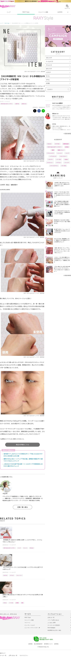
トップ (8, 12)
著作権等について (48, 644)
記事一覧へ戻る (22, 507)
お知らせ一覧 (51, 617)
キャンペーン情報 (43, 12)
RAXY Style (26, 12)
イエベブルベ (63, 156)
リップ (19, 548)
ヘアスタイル (53, 156)
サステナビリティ (24, 655)
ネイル (48, 76)
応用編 (17, 602)
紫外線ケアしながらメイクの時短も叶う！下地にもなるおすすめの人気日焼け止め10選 (23, 455)
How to (5, 602)
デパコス (12, 575)
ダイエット (49, 162)
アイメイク (49, 65)
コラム (48, 79)
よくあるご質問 (52, 622)
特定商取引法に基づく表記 (54, 630)
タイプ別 (64, 165)
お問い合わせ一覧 (13, 655)
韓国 (53, 150)
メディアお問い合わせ (53, 620)
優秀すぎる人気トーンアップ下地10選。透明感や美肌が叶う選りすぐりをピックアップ (23, 460)
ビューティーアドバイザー (31, 627)
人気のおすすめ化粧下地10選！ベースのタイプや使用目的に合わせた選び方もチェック (23, 465)
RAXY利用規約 (51, 627)
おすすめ (5, 575)
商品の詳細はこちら (22, 444)
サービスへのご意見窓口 (54, 625)
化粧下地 (17, 103)
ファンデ (67, 162)
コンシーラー (19, 575)
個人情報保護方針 (38, 644)
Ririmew (31, 548)
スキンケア (49, 58)
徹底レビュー (61, 150)
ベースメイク (7, 101)
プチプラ (50, 159)
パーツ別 (11, 602)
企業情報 (30, 644)
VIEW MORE (67, 133)
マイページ (27, 622)
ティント (25, 548)
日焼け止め (24, 103)
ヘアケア (48, 72)
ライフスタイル (54, 165)
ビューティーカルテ (30, 625)
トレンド (59, 153)
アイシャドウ (50, 153)
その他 (48, 83)
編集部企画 (65, 144)
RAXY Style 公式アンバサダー (6, 103)
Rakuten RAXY (7, 6)
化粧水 (66, 159)
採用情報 (56, 644)
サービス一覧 (3, 655)
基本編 (66, 147)
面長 (22, 602)
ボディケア (49, 69)
